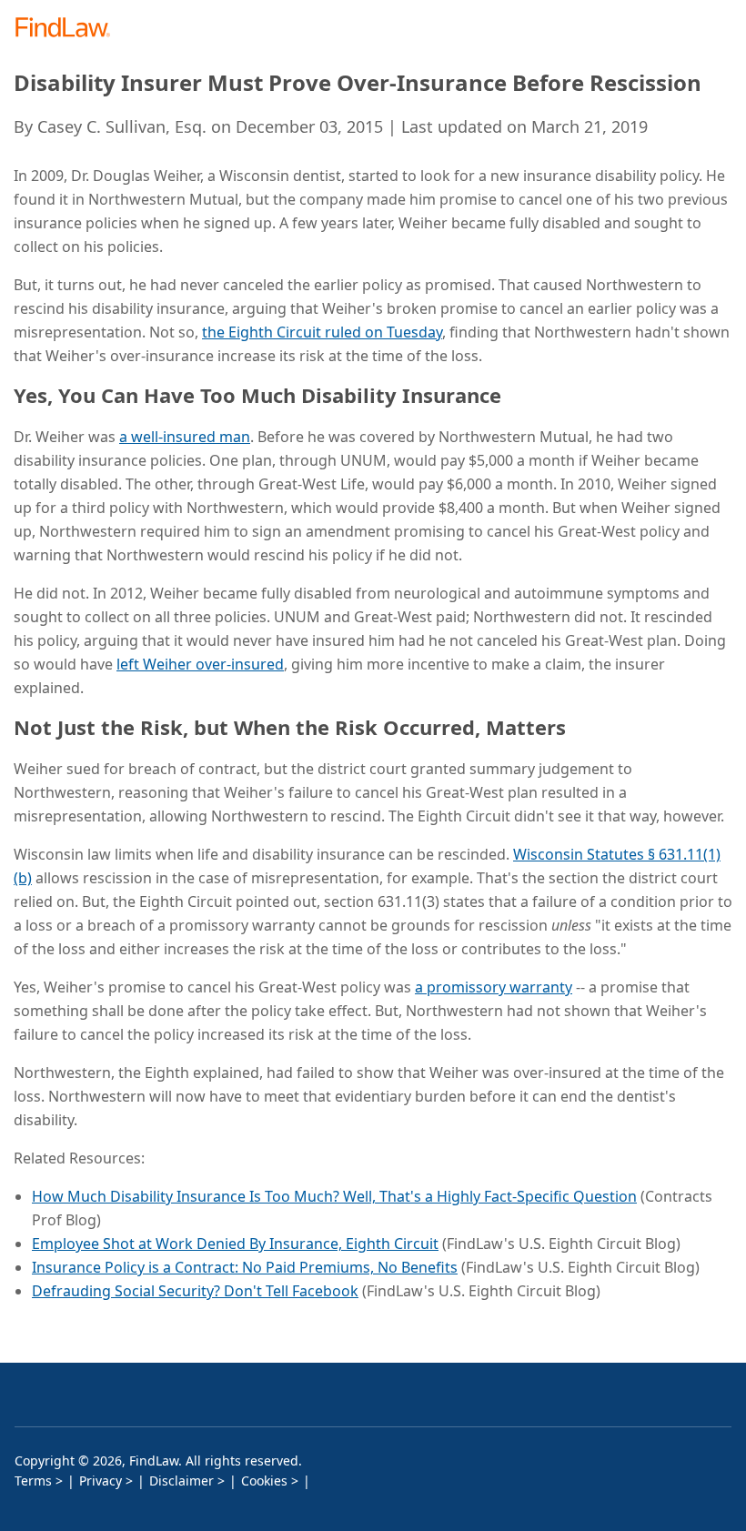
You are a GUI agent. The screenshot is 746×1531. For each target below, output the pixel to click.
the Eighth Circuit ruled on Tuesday (322, 332)
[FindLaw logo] (68, 28)
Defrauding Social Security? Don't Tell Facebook (195, 1291)
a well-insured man (184, 437)
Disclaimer (181, 1480)
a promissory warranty (493, 987)
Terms (33, 1480)
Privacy (100, 1480)
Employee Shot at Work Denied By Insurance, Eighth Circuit (235, 1244)
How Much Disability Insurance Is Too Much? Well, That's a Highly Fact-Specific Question (334, 1196)
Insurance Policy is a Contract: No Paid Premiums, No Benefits (245, 1267)
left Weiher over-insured (200, 664)
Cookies (264, 1480)
